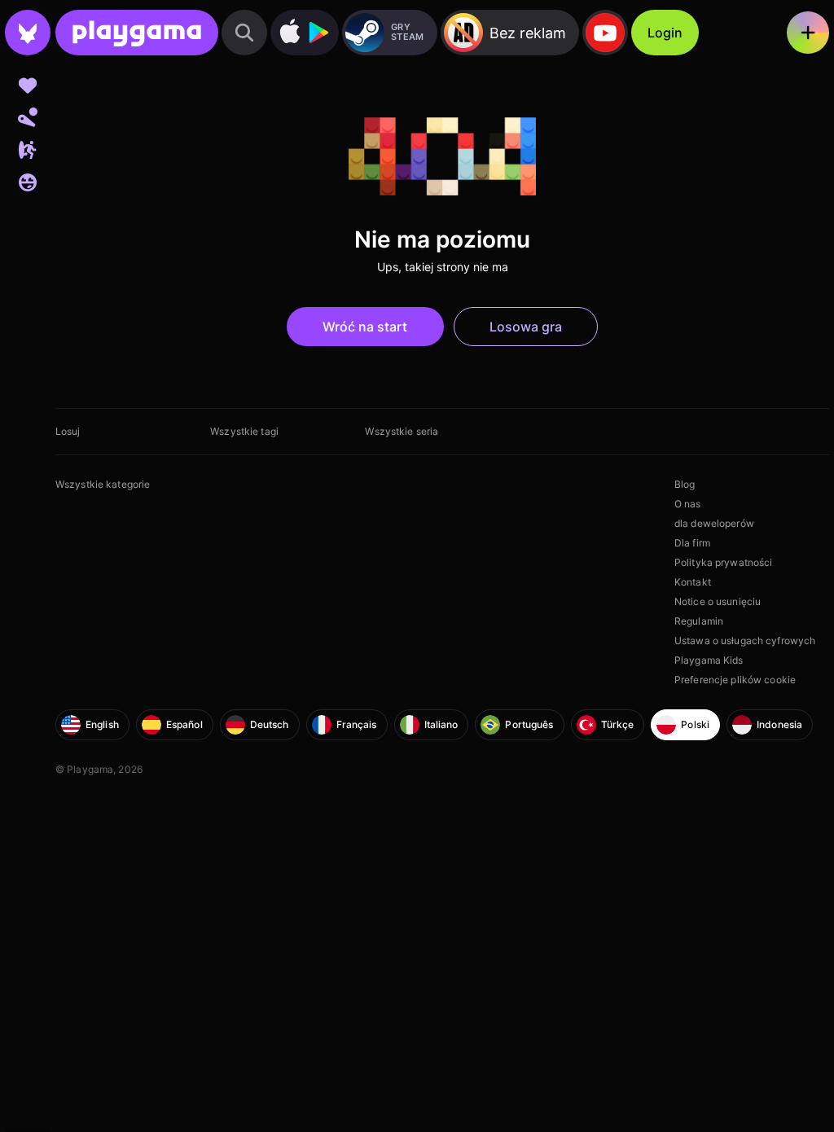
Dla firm (692, 543)
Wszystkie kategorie (102, 484)
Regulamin (698, 621)
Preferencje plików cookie (735, 679)
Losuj (68, 431)
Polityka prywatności (723, 562)
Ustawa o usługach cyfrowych (744, 640)
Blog (684, 484)
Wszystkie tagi (244, 431)
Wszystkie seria (401, 431)
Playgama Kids (709, 660)
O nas (687, 504)
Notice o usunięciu (717, 601)
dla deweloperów (714, 523)
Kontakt (692, 582)
